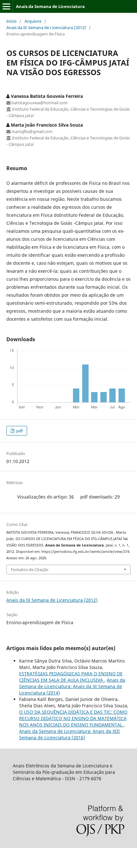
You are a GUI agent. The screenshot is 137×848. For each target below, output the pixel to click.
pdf (19, 431)
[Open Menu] (6, 6)
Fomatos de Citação (29, 569)
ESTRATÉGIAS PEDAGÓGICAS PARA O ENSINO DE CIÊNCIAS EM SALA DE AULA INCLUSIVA (71, 677)
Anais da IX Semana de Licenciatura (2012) (46, 27)
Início (11, 21)
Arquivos (33, 21)
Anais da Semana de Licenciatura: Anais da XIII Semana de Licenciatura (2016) (69, 734)
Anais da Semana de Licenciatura (50, 6)
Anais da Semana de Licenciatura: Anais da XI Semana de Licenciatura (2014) (72, 686)
